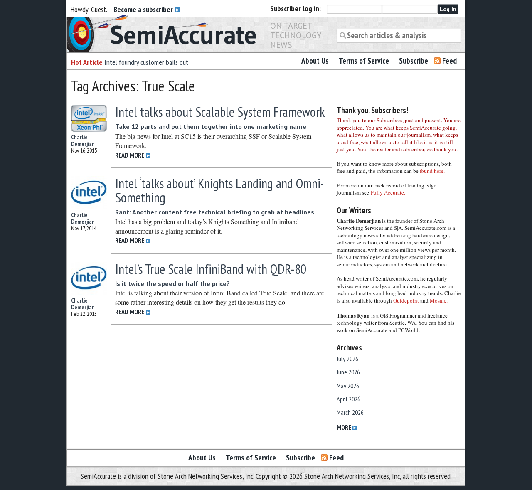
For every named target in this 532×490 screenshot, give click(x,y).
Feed (449, 61)
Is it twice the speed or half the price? (172, 283)
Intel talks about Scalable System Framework (220, 112)
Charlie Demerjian (83, 140)
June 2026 (348, 372)
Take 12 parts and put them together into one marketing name (210, 126)
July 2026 (347, 359)
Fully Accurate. (388, 192)
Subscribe (413, 61)
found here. (432, 171)
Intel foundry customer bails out (146, 62)
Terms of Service (364, 61)
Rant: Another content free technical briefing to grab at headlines (214, 212)
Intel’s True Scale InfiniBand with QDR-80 (210, 269)
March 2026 (350, 412)
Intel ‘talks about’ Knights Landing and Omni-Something (219, 190)
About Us (315, 61)
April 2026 (348, 399)
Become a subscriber (144, 9)
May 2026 (348, 386)
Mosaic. (439, 300)
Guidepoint (406, 300)
